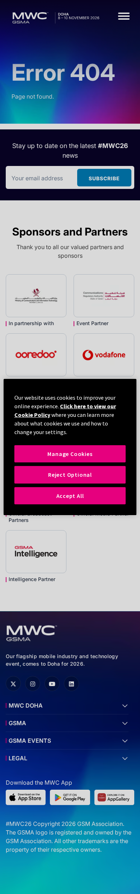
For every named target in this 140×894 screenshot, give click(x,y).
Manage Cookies (69, 453)
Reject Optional (70, 474)
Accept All (70, 495)
